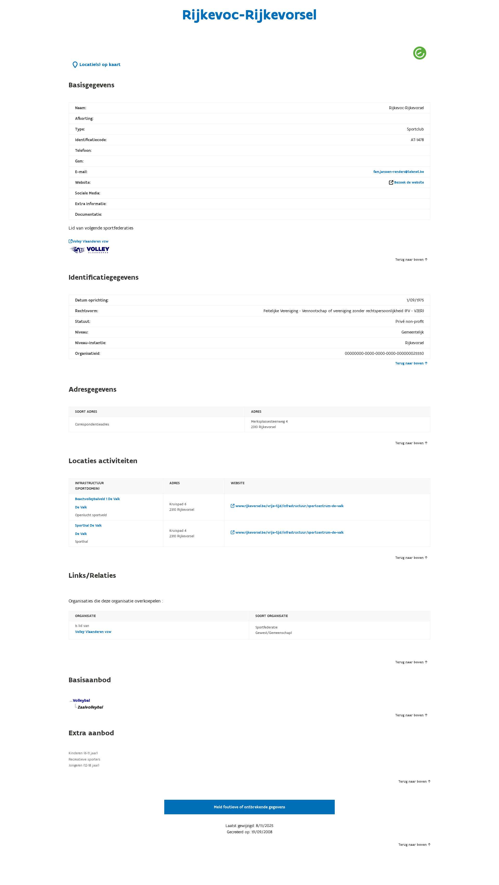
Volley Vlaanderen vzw (90, 241)
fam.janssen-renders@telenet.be (398, 171)
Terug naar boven (409, 259)
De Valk (81, 507)
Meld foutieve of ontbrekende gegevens (249, 807)
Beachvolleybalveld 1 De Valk (97, 499)
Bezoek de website (409, 182)
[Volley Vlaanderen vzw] (89, 250)
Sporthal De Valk (88, 525)
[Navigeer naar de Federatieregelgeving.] (419, 53)
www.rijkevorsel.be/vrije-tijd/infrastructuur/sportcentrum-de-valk (289, 506)
